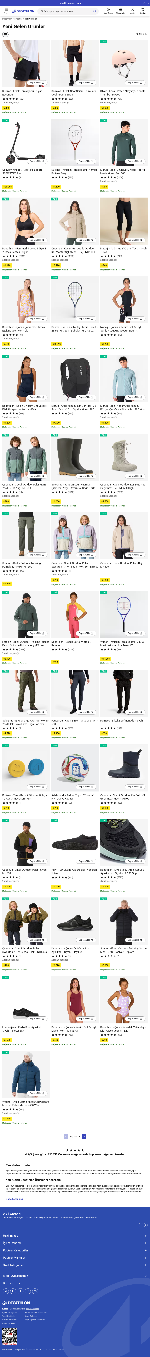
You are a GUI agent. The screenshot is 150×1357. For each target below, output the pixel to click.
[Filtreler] (5, 34)
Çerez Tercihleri (8, 1323)
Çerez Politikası (31, 1316)
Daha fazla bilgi (14, 1199)
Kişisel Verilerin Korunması (36, 1313)
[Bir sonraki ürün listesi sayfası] (84, 1136)
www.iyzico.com (32, 1309)
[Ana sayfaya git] (23, 11)
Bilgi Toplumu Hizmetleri (35, 1320)
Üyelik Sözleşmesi (9, 1313)
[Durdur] (143, 3)
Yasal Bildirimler (8, 1316)
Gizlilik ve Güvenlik (9, 1320)
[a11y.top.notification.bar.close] (148, 3)
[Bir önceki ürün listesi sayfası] (66, 1136)
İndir (78, 3)
